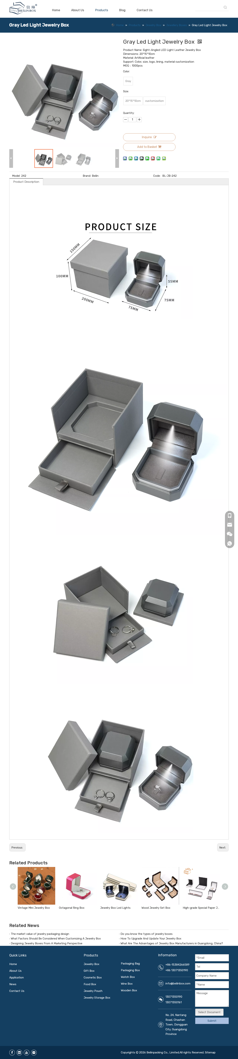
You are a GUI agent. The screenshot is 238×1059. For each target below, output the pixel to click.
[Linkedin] (19, 1052)
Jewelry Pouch (93, 991)
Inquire (147, 137)
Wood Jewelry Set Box (155, 907)
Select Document (209, 1012)
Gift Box (89, 970)
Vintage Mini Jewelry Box (34, 907)
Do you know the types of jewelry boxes (146, 934)
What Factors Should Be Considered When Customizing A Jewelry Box (56, 938)
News (12, 984)
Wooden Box (129, 990)
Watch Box (128, 977)
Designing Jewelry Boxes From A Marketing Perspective (46, 943)
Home (13, 964)
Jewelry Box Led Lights (115, 907)
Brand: (87, 175)
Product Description (26, 181)
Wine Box (127, 983)
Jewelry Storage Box (97, 997)
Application (16, 977)
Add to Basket (147, 147)
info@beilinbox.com (177, 983)
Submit (212, 1020)
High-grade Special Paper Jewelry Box (201, 907)
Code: (156, 175)
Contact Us (16, 991)
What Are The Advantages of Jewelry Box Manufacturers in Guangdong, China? (171, 943)
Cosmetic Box (93, 977)
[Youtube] (26, 1052)
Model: (16, 175)
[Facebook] (12, 1052)
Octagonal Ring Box (71, 907)
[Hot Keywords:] (225, 7)
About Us (15, 970)
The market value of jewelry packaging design (40, 934)
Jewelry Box (91, 964)
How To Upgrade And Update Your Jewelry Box (150, 938)
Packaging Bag (130, 963)
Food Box (90, 984)
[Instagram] (34, 1052)
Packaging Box (130, 970)
